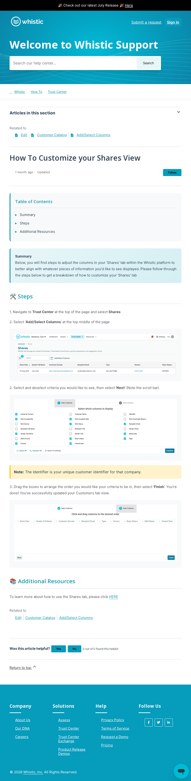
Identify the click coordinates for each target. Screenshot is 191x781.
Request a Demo (114, 737)
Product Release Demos (71, 751)
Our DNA (22, 728)
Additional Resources (37, 231)
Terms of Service (115, 728)
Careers (21, 737)
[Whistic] (27, 26)
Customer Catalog (52, 135)
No (74, 648)
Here (129, 5)
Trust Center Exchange (68, 739)
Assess (64, 720)
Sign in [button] (173, 22)
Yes (58, 648)
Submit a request (146, 22)
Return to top (21, 667)
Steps (24, 223)
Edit (24, 135)
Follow (172, 172)
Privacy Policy (112, 720)
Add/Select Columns (93, 135)
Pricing (107, 745)
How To (36, 92)
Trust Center (57, 92)
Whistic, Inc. (33, 772)
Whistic (19, 92)
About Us (22, 720)
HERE (113, 596)
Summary (27, 214)
